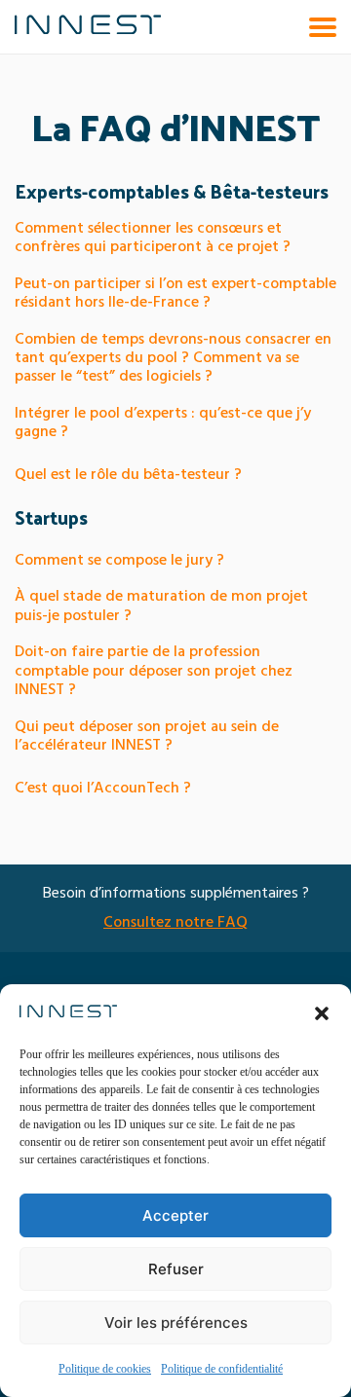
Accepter (175, 1215)
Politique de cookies (104, 1369)
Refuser (176, 1269)
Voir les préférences (176, 1322)
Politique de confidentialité (222, 1369)
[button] (322, 1013)
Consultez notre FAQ (175, 923)
